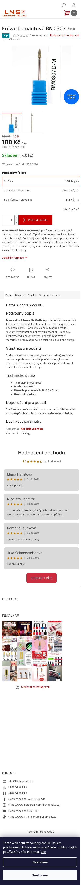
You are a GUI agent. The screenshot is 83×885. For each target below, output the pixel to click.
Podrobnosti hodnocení (64, 35)
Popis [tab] (8, 295)
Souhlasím (40, 875)
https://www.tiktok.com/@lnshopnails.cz (32, 817)
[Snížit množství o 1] (16, 222)
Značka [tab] (31, 295)
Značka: (12, 40)
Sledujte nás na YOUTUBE (23, 811)
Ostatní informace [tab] (50, 295)
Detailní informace (13, 258)
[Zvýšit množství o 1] (16, 217)
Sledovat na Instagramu (35, 687)
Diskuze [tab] (20, 295)
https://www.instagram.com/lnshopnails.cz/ (34, 805)
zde (43, 852)
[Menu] (74, 13)
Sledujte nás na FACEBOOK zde (26, 799)
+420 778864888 (17, 787)
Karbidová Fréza (32, 429)
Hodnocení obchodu (41, 452)
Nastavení (40, 862)
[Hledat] (64, 5)
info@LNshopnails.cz (20, 781)
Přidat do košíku (38, 220)
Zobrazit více (41, 578)
